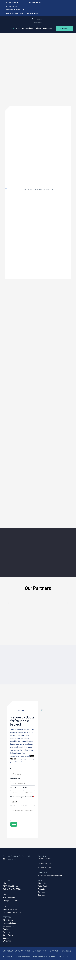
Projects (41, 889)
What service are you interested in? (21, 796)
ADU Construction (10, 920)
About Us (42, 883)
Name (12, 768)
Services (41, 892)
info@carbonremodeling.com (50, 875)
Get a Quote (43, 886)
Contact (41, 895)
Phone (25, 787)
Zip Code (13, 787)
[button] (64, 28)
